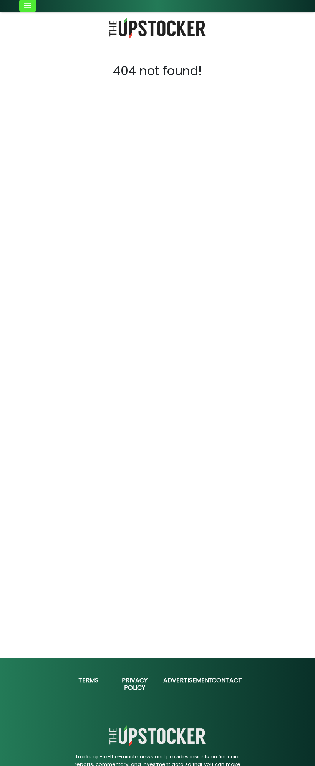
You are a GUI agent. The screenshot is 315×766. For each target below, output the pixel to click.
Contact (227, 680)
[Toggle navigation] (27, 6)
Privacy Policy (135, 684)
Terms (88, 680)
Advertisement (188, 680)
